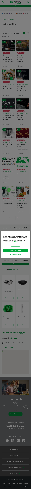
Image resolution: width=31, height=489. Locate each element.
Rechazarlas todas (15, 246)
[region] (15, 244)
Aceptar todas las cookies (15, 250)
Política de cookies (18, 241)
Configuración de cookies (15, 254)
